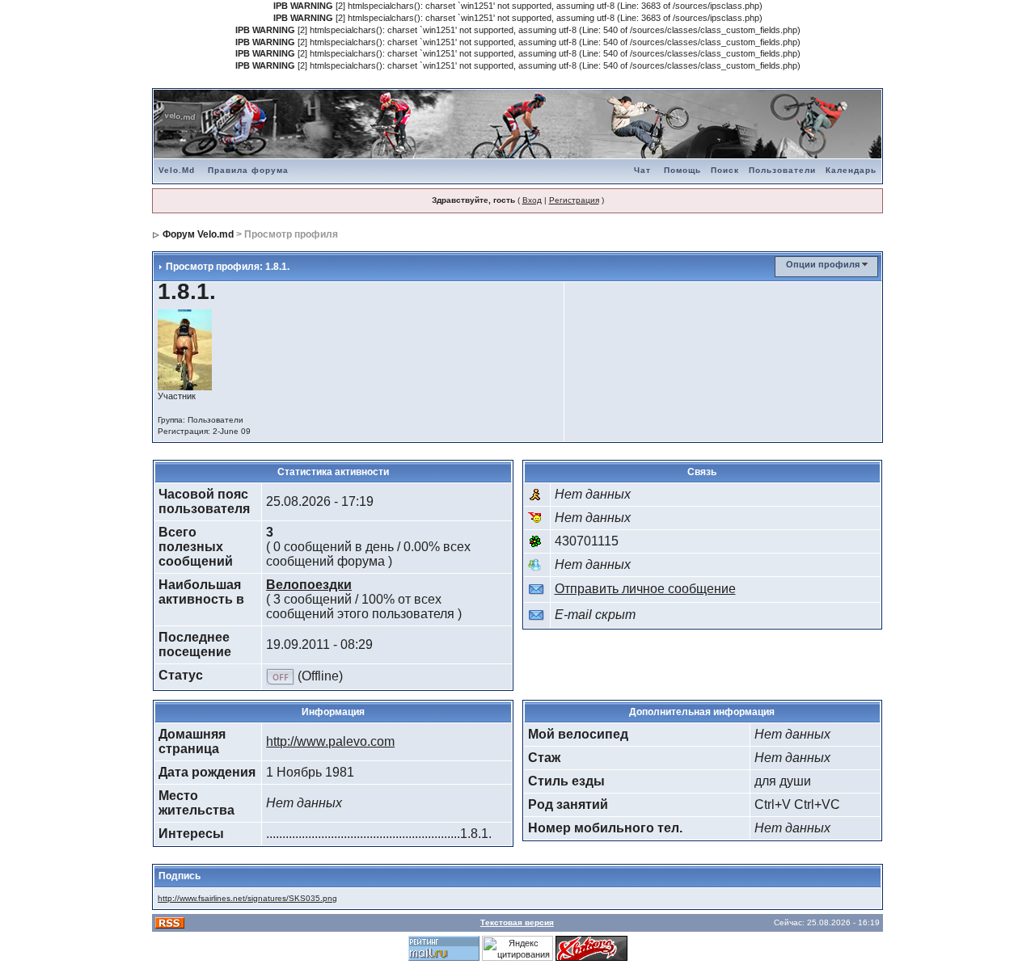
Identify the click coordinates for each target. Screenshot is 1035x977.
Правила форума (248, 170)
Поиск (725, 170)
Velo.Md (176, 170)
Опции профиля (823, 264)
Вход (532, 200)
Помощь (682, 170)
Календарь (851, 170)
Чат (642, 170)
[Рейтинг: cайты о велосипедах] (591, 947)
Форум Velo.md (198, 234)
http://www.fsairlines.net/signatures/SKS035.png (247, 898)
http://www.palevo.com (330, 741)
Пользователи (782, 170)
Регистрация (574, 200)
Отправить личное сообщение (645, 589)
